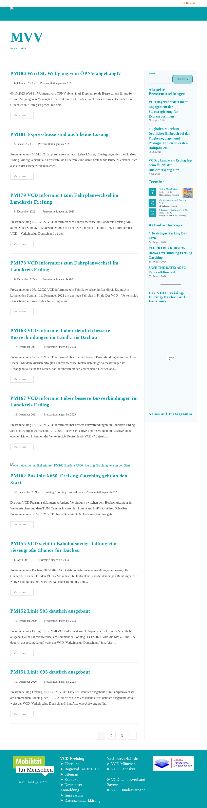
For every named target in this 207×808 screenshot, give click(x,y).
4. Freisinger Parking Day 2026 (173, 210)
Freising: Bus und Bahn (70, 492)
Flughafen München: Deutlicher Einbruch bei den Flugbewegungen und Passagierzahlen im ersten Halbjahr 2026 (169, 138)
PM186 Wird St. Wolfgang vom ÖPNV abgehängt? (65, 73)
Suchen (152, 73)
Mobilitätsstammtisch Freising (172, 200)
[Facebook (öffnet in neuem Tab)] (13, 3)
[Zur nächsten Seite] (133, 736)
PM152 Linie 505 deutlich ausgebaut (50, 611)
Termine (157, 181)
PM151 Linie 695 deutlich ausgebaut (50, 672)
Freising (49, 492)
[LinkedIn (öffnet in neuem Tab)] (28, 3)
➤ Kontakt (69, 779)
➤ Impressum (71, 795)
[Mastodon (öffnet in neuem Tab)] (38, 3)
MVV (24, 48)
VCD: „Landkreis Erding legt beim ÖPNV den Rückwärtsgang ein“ (170, 165)
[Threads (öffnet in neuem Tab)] (17, 3)
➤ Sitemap (69, 774)
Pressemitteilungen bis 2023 (56, 83)
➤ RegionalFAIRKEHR (79, 769)
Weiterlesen (24, 114)
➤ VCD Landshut (121, 769)
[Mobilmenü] (193, 14)
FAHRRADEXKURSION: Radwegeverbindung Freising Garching (170, 252)
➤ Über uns (69, 763)
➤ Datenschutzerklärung (80, 800)
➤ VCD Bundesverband (126, 790)
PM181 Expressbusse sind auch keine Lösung (59, 134)
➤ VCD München (121, 763)
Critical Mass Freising (169, 189)
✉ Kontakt (189, 3)
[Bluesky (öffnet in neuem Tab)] (33, 3)
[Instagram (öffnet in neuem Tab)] (22, 3)
